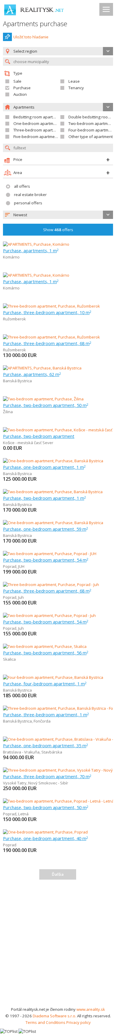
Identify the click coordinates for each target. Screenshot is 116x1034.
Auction (20, 94)
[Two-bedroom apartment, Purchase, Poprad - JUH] (49, 553)
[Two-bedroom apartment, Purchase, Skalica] (45, 646)
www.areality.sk (90, 1009)
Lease (74, 81)
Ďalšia (58, 874)
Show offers (58, 229)
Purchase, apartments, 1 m (31, 250)
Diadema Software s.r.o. (54, 1016)
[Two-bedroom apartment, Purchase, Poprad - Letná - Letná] (58, 801)
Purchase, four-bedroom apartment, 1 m (45, 684)
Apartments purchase (35, 23)
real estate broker (30, 194)
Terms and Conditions (45, 1022)
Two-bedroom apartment (91, 123)
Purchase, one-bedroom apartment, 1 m (44, 467)
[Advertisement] (58, 945)
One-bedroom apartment (36, 123)
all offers (22, 186)
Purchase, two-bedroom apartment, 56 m (45, 653)
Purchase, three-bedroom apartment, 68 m (47, 343)
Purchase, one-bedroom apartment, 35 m (45, 745)
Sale (17, 81)
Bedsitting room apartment (37, 117)
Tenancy (76, 87)
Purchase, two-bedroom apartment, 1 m (44, 498)
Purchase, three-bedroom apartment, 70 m (47, 776)
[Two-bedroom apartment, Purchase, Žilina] (43, 399)
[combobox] (58, 215)
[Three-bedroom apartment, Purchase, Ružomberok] (51, 306)
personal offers (28, 203)
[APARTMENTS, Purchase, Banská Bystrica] (42, 368)
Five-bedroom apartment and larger (45, 136)
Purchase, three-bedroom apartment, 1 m (46, 714)
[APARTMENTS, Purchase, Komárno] (36, 244)
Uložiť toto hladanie (30, 37)
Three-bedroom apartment (37, 130)
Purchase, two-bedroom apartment (38, 436)
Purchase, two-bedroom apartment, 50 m (45, 405)
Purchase (22, 87)
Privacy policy (78, 1022)
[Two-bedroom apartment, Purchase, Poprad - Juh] (49, 615)
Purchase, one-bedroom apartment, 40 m (45, 838)
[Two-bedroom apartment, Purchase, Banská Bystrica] (53, 491)
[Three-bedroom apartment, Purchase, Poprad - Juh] (51, 584)
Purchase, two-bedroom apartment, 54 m (45, 560)
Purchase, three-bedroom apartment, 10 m (47, 312)
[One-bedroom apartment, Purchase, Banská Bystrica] (53, 460)
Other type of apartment (90, 136)
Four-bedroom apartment (91, 130)
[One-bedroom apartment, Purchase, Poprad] (45, 832)
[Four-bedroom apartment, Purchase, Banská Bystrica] (53, 677)
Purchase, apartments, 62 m (32, 374)
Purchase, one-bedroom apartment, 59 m (45, 529)
